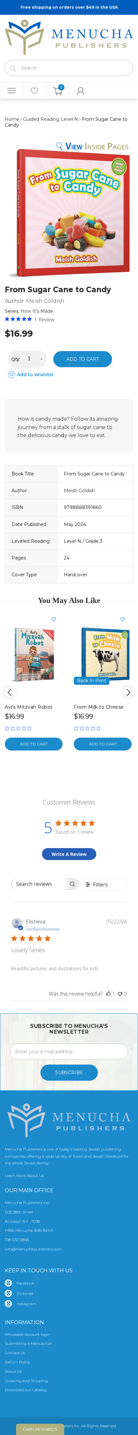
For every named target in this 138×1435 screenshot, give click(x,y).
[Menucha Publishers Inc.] (69, 36)
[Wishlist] (34, 91)
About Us (13, 1371)
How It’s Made (37, 311)
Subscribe (69, 1073)
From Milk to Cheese (99, 707)
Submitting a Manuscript (28, 1343)
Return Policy (17, 1362)
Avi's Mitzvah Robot (29, 707)
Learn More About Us (24, 1175)
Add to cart (82, 359)
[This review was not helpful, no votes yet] (120, 993)
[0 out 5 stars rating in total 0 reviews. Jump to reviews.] (20, 728)
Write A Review (69, 854)
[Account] (80, 91)
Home (12, 119)
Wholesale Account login (27, 1334)
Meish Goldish (45, 301)
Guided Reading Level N (50, 119)
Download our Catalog (26, 1389)
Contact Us (15, 1352)
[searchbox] (39, 884)
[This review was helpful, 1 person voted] (108, 993)
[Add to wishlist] (56, 619)
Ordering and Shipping (26, 1380)
